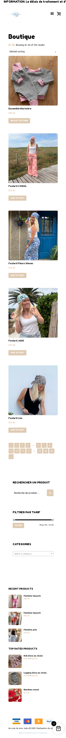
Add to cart (17, 198)
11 (23, 451)
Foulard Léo (15, 418)
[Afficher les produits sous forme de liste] (13, 45)
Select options (19, 120)
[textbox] (33, 553)
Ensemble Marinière (19, 108)
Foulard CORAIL (17, 186)
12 (29, 451)
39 (40, 451)
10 (17, 451)
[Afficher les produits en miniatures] (9, 45)
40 (46, 451)
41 (52, 451)
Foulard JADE (16, 340)
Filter (18, 525)
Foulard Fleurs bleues (20, 263)
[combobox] (33, 553)
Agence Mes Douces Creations (33, 733)
